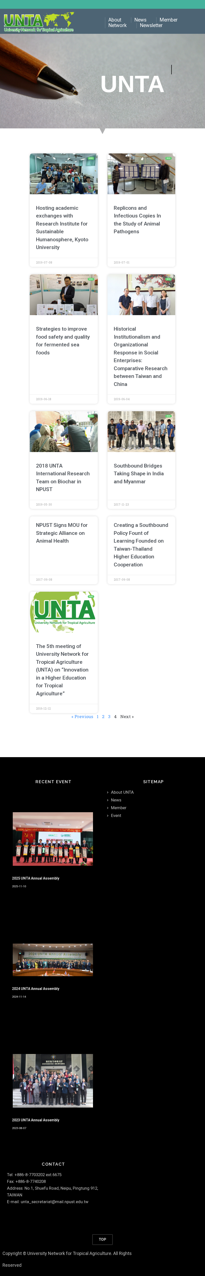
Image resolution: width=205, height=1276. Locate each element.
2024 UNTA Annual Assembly (35, 989)
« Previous (82, 716)
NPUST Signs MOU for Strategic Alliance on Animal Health (62, 533)
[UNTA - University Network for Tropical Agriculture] (40, 22)
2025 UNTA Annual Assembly (35, 878)
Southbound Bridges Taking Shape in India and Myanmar (139, 474)
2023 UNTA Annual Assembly (35, 1120)
